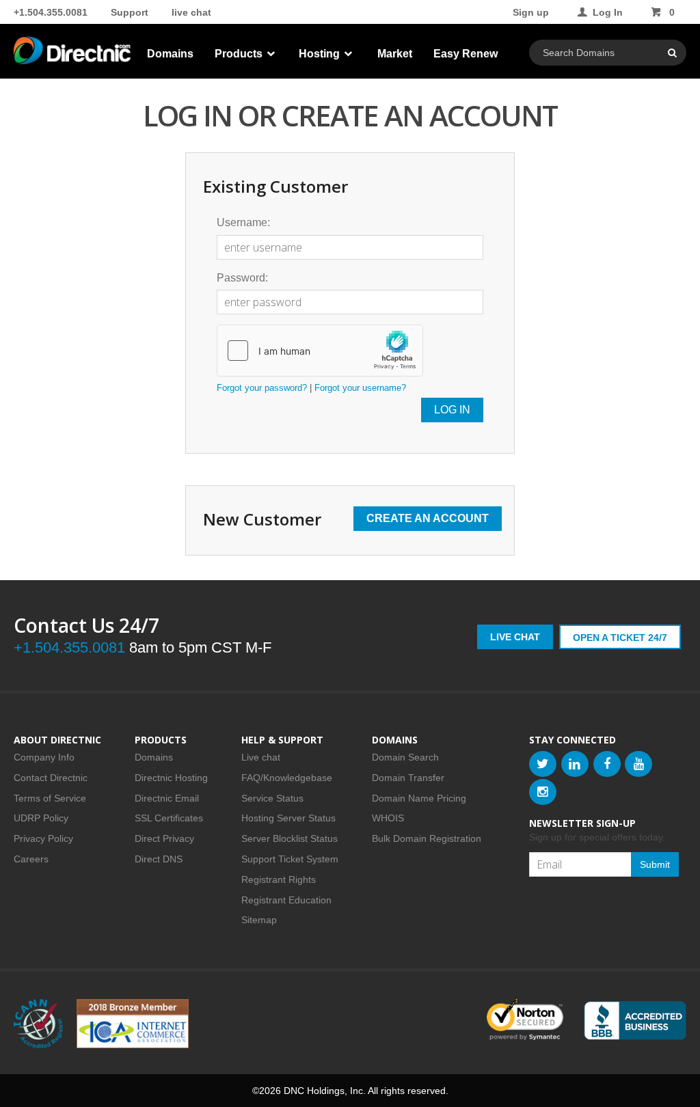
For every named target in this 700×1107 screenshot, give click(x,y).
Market (394, 53)
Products (240, 53)
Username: (243, 222)
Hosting (320, 53)
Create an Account (427, 518)
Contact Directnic (51, 777)
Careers (31, 858)
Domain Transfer (408, 777)
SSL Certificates (169, 817)
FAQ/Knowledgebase (286, 777)
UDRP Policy (41, 817)
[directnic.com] (72, 54)
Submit (655, 864)
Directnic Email (167, 798)
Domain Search (405, 757)
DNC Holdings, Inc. (325, 1090)
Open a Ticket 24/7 (620, 637)
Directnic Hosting (171, 777)
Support (129, 12)
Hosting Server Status (288, 817)
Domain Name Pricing (419, 798)
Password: (242, 278)
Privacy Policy (43, 838)
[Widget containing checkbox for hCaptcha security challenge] (320, 351)
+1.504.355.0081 (51, 12)
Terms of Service (50, 798)
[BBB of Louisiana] (635, 1020)
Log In (608, 12)
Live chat (260, 757)
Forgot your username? (360, 388)
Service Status (272, 798)
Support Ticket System (289, 858)
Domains (170, 53)
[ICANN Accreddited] (38, 1023)
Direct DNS (159, 858)
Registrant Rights (278, 879)
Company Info (44, 757)
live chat (191, 12)
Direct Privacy (164, 838)
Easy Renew (465, 53)
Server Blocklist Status (289, 838)
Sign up (531, 12)
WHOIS (388, 817)
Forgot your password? (262, 388)
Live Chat (515, 636)
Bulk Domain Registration (426, 838)
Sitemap (259, 919)
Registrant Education (286, 899)
